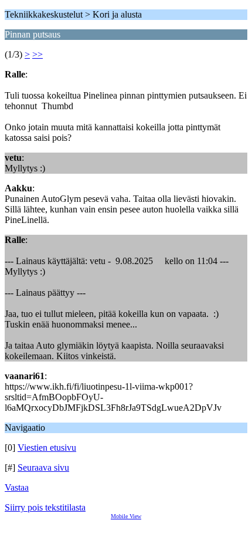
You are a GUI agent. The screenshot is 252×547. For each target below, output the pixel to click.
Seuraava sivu (43, 467)
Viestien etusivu (47, 448)
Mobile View (126, 516)
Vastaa (17, 487)
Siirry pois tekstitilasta (45, 507)
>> (37, 54)
